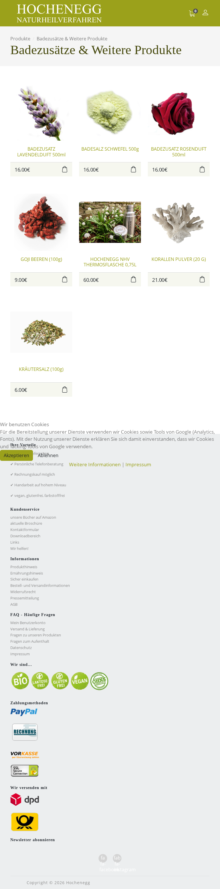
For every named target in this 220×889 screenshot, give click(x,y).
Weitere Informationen (95, 464)
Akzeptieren (16, 455)
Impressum (138, 464)
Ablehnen (48, 455)
